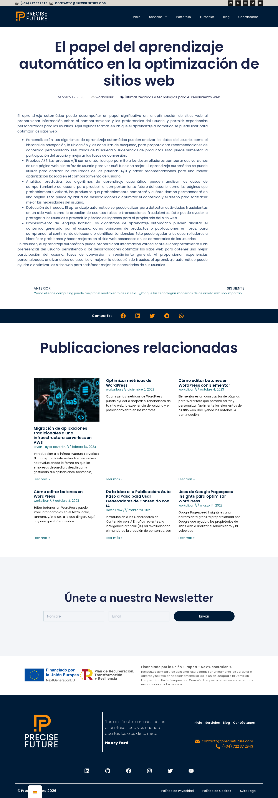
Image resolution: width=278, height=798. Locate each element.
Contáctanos (248, 17)
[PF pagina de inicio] (41, 732)
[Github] (107, 770)
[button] (123, 316)
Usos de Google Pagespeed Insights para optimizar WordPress (206, 496)
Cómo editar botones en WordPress (58, 494)
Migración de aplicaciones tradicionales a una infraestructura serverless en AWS (63, 435)
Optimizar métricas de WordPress (128, 383)
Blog (226, 17)
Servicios (155, 17)
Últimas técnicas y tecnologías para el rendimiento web (172, 97)
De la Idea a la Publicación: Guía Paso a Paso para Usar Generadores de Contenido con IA (138, 498)
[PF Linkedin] (86, 770)
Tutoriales (207, 17)
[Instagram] (245, 3)
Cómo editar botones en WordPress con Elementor (204, 383)
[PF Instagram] (149, 770)
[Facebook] (238, 3)
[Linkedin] (230, 3)
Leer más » (42, 479)
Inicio (137, 17)
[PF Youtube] (191, 770)
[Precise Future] (31, 20)
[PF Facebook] (128, 770)
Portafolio (183, 17)
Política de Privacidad (177, 791)
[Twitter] (252, 3)
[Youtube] (260, 3)
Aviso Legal (248, 791)
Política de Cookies (216, 791)
